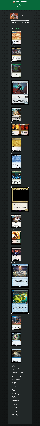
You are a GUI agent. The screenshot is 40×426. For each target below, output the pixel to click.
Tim (20, 15)
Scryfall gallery (17, 28)
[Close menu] (19, 4)
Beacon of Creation (21, 1)
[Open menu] (17, 6)
